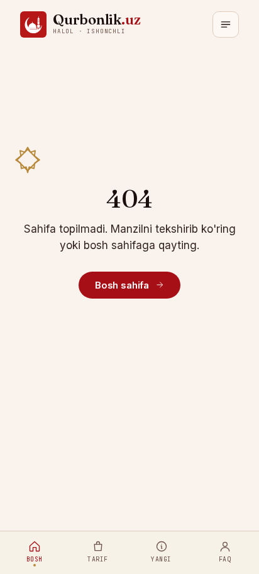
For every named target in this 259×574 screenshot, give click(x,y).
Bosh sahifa (122, 285)
